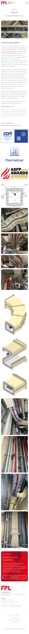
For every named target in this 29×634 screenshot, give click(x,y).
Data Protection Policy (14, 619)
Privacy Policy (14, 617)
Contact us (14, 577)
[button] (26, 2)
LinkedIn (12, 603)
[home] (8, 2)
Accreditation (14, 622)
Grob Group (18, 606)
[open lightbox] (14, 195)
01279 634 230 (5, 603)
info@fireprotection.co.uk (8, 600)
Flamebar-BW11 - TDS (7, 106)
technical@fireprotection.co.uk (9, 601)
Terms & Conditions (14, 615)
